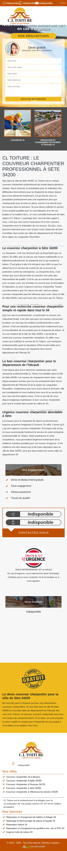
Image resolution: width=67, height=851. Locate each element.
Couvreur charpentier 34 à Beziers (23, 777)
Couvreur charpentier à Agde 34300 (24, 780)
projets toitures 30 (34, 803)
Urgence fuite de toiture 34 (19, 832)
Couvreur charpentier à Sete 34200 (23, 788)
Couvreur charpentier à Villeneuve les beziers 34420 (32, 792)
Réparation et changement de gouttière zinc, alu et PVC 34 (35, 828)
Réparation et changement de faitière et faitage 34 (31, 817)
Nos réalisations (33, 36)
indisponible (11, 3)
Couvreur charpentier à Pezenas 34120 (25, 784)
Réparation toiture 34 (16, 824)
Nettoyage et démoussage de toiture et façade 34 (30, 821)
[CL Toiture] (19, 15)
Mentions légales (50, 842)
